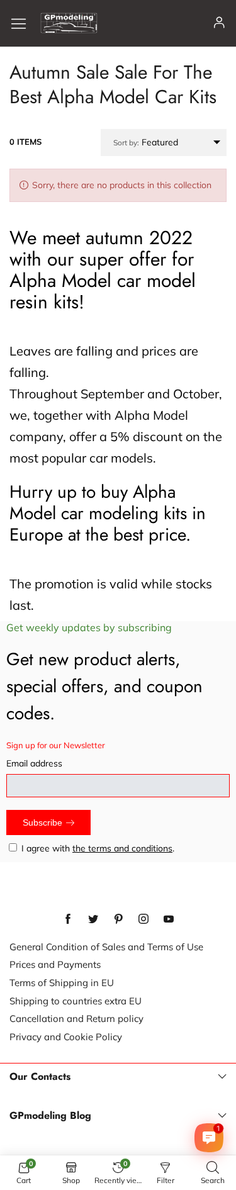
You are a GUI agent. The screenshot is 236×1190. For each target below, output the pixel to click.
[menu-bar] (23, 23)
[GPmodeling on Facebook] (68, 919)
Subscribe (42, 822)
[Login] (219, 23)
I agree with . (97, 848)
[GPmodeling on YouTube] (168, 919)
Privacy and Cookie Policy (65, 1037)
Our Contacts (39, 1077)
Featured (145, 142)
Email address (34, 763)
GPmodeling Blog (50, 1116)
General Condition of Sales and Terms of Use (106, 947)
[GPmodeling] (69, 23)
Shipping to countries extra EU (75, 1001)
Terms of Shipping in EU (61, 983)
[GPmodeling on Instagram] (143, 919)
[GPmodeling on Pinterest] (118, 919)
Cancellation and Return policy (76, 1018)
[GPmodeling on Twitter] (93, 919)
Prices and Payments (55, 964)
